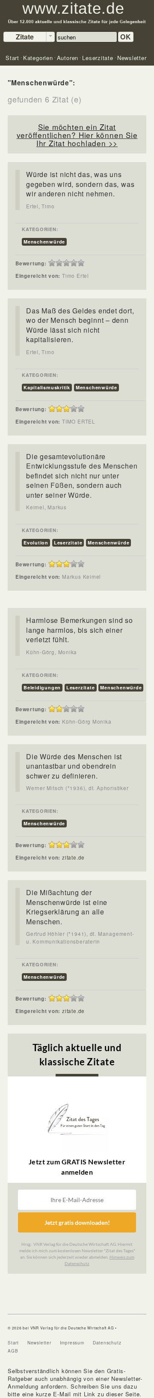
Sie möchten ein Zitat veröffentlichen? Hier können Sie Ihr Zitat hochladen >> (77, 134)
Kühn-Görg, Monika (51, 652)
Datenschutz (107, 1343)
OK (125, 37)
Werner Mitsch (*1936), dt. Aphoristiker (77, 788)
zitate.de (73, 857)
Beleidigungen (42, 687)
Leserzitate (68, 542)
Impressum (72, 1343)
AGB (13, 1351)
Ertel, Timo (40, 206)
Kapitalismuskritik (47, 387)
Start (13, 1343)
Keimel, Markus (46, 507)
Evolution (36, 542)
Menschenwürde (44, 241)
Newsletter (39, 1343)
